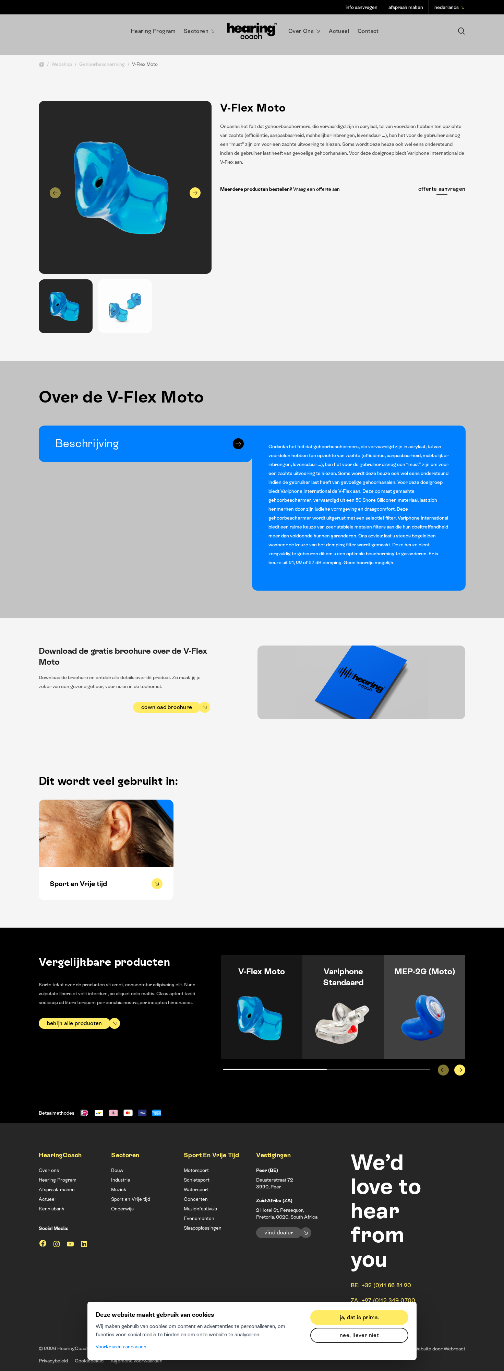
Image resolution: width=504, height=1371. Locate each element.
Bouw (117, 1170)
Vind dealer (278, 1232)
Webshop (61, 64)
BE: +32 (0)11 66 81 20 (381, 1285)
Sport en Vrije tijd (130, 1199)
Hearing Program (57, 1180)
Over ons (49, 1170)
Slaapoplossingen (202, 1228)
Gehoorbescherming (102, 64)
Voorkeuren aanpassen (121, 1346)
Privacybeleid (53, 1360)
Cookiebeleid (89, 1360)
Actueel (47, 1199)
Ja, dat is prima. (359, 1317)
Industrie (120, 1180)
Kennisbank (51, 1208)
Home (41, 64)
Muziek (119, 1189)
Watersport (196, 1189)
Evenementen (199, 1218)
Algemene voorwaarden (136, 1360)
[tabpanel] (359, 508)
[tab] (145, 444)
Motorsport (196, 1170)
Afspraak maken (57, 1189)
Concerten (196, 1199)
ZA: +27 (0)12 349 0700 (383, 1300)
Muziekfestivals (200, 1208)
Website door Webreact (439, 1348)
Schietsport (196, 1180)
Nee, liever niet (359, 1335)
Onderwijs (122, 1208)
